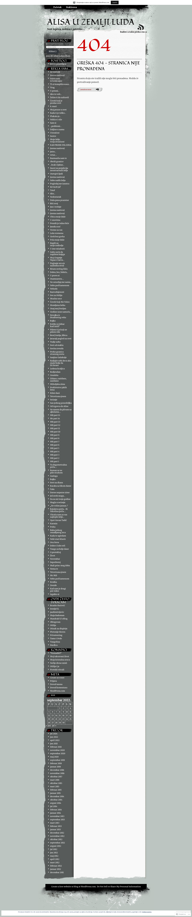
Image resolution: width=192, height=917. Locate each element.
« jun (48, 726)
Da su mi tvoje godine (60, 499)
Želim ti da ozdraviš (59, 97)
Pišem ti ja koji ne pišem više (58, 331)
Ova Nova (54, 542)
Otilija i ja (54, 666)
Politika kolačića (147, 912)
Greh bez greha (57, 236)
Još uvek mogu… (57, 496)
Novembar (55, 559)
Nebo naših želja (58, 180)
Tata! (52, 190)
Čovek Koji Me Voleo (60, 302)
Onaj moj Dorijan (58, 308)
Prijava (53, 681)
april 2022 (55, 740)
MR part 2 (54, 458)
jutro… (53, 152)
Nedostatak (55, 197)
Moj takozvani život (59, 656)
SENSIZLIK (55, 72)
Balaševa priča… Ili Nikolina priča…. (59, 510)
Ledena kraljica (57, 369)
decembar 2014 (57, 796)
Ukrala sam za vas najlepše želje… (58, 516)
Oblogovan (55, 622)
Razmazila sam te (58, 158)
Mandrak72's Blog (59, 619)
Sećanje (53, 400)
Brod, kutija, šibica (58, 335)
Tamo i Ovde (56, 638)
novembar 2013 (57, 816)
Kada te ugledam (58, 536)
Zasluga (54, 476)
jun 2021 (54, 743)
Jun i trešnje (55, 207)
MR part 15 (55, 415)
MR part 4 (54, 451)
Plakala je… (55, 116)
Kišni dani (55, 393)
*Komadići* (56, 653)
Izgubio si (54, 594)
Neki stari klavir (58, 539)
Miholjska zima (57, 384)
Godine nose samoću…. (61, 312)
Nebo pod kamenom (59, 285)
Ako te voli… (56, 94)
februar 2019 (56, 763)
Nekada (53, 289)
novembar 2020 (57, 750)
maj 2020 (54, 757)
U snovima (55, 220)
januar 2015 (55, 793)
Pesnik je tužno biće (59, 223)
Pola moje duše (57, 240)
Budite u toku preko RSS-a (133, 32)
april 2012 (54, 859)
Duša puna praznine (59, 200)
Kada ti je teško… (58, 113)
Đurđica (54, 645)
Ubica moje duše (58, 217)
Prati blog (59, 41)
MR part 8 (54, 438)
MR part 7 (54, 442)
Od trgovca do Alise (59, 406)
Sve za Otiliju (56, 295)
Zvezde (53, 585)
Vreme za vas (56, 230)
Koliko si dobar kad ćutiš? (57, 325)
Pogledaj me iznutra (59, 184)
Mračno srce (56, 299)
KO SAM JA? (55, 187)
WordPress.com (57, 691)
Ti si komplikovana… (60, 84)
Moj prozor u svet (58, 110)
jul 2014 (53, 806)
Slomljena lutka (57, 305)
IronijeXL (54, 609)
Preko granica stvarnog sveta (57, 353)
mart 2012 (54, 862)
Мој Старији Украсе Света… (57, 259)
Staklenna (71, 7)
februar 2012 (56, 866)
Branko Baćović (57, 605)
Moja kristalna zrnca (60, 660)
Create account (57, 678)
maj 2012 (54, 856)
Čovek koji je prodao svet (56, 102)
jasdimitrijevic (57, 612)
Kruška (53, 582)
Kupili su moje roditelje (56, 244)
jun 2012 (54, 853)
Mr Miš (53, 575)
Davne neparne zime (60, 492)
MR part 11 (55, 428)
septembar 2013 (57, 819)
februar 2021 (56, 747)
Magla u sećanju (57, 502)
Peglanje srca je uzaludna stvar (57, 264)
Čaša (52, 489)
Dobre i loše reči (57, 546)
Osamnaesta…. (57, 279)
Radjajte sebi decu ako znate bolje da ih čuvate (60, 363)
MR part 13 (55, 422)
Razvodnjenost (57, 292)
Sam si (53, 123)
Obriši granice (57, 161)
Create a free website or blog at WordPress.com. (73, 886)
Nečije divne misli (58, 663)
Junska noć (55, 227)
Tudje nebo (55, 342)
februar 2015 (56, 790)
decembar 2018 (57, 770)
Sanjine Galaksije (58, 357)
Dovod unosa (56, 684)
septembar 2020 (57, 753)
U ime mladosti (57, 249)
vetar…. (53, 155)
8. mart (53, 106)
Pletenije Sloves (57, 632)
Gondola (54, 375)
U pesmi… (54, 91)
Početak (57, 7)
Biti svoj (54, 203)
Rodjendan (55, 372)
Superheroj (55, 562)
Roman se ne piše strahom (56, 471)
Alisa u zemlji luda (90, 22)
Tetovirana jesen (58, 396)
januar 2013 (55, 829)
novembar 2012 (57, 836)
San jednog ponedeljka (61, 403)
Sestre (53, 136)
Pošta (52, 527)
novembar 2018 (57, 773)
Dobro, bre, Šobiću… (59, 272)
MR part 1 (54, 461)
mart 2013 (54, 823)
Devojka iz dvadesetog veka (58, 316)
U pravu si (55, 275)
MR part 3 (54, 455)
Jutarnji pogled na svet (60, 338)
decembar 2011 (57, 872)
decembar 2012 (57, 833)
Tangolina (55, 642)
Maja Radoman (57, 615)
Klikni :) (52, 51)
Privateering (56, 635)
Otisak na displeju (58, 628)
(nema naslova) (57, 75)
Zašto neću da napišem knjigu (57, 253)
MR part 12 (55, 425)
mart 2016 (54, 780)
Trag (52, 87)
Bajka (53, 321)
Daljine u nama (57, 129)
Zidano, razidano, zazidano (58, 379)
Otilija (53, 625)
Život (52, 555)
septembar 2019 (57, 760)
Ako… (52, 193)
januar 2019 (55, 767)
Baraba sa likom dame (60, 486)
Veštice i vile (56, 119)
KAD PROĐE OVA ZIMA (60, 145)
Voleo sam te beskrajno (56, 80)
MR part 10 (55, 432)
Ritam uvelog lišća (59, 269)
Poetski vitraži (57, 670)
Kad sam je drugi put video (58, 590)
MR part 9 (54, 435)
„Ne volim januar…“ (59, 506)
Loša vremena (56, 233)
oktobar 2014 (56, 800)
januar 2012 (55, 869)
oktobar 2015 (56, 783)
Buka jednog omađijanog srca (58, 531)
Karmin (53, 523)
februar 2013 (56, 826)
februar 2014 (56, 810)
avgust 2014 (55, 803)
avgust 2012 (55, 846)
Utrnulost (55, 133)
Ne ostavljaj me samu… (61, 282)
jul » (54, 726)
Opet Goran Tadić (58, 520)
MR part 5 (54, 448)
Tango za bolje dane (59, 549)
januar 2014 (55, 813)
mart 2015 (54, 786)
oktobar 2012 (56, 839)
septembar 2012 (57, 843)
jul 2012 (53, 849)
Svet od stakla (56, 345)
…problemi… (55, 126)
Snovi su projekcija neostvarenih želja (59, 169)
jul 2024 (53, 734)
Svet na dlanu (56, 482)
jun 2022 (54, 737)
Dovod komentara (58, 687)
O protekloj (55, 552)
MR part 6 (54, 445)
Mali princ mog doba (60, 565)
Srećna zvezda (56, 348)
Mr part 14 (55, 418)
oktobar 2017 (56, 776)
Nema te (54, 569)
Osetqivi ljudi (56, 174)
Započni (114, 2)
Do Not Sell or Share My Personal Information (119, 886)
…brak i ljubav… (57, 165)
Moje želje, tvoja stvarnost (57, 140)
